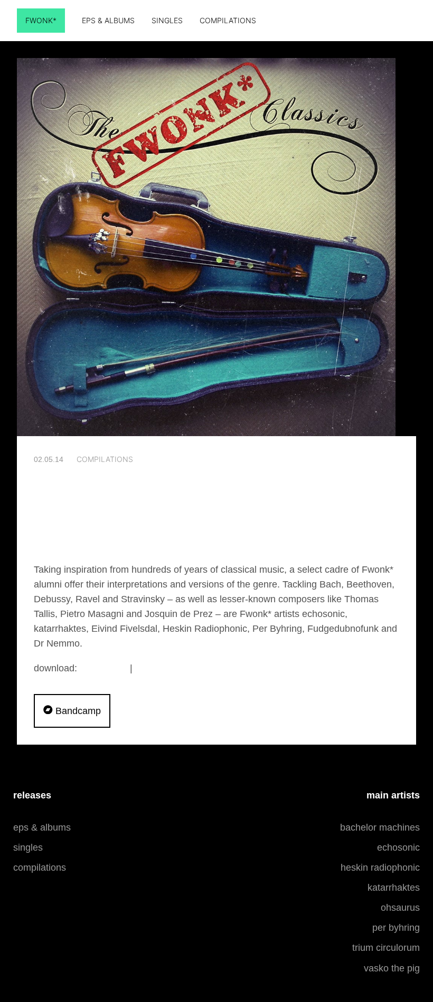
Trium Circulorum (386, 947)
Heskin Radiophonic (380, 867)
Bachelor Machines (380, 827)
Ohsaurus (400, 907)
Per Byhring (396, 927)
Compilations (228, 20)
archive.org (160, 667)
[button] (72, 711)
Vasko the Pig (392, 968)
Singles (167, 20)
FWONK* (41, 20)
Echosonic (398, 847)
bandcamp (103, 667)
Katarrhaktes (394, 887)
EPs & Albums (108, 20)
